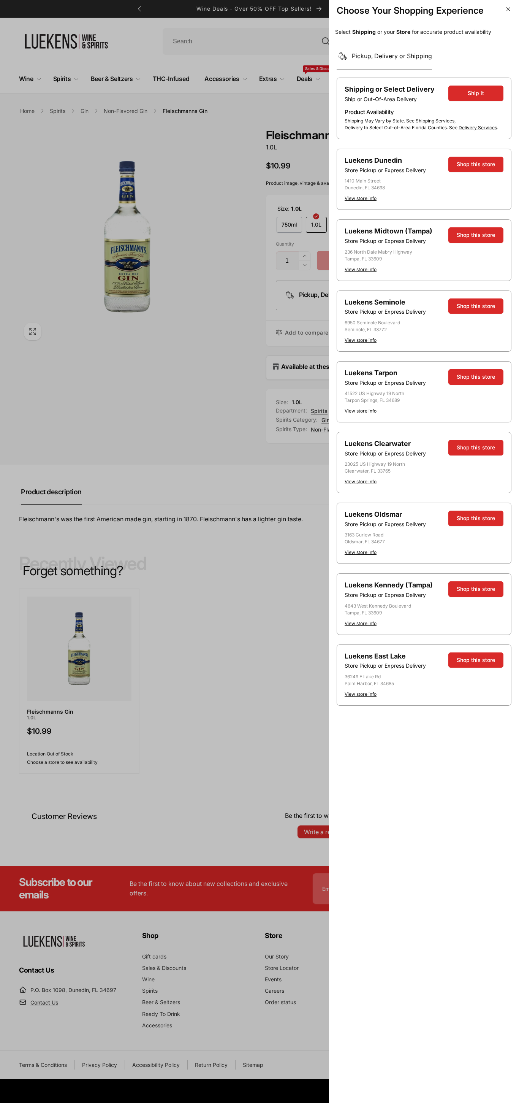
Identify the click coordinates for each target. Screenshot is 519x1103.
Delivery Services (478, 127)
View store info (361, 198)
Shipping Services (435, 121)
